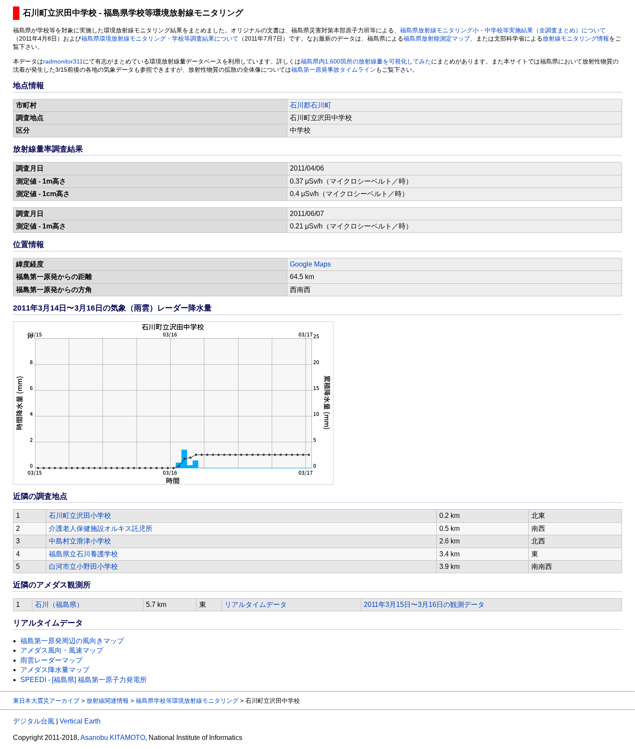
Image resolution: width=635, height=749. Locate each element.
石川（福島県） (59, 604)
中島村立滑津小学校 (80, 541)
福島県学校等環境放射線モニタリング (187, 700)
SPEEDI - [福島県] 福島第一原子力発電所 (83, 679)
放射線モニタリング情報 (576, 38)
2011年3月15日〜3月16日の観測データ (424, 604)
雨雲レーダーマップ (51, 660)
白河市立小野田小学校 (83, 566)
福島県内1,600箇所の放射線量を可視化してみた (366, 61)
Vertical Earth (80, 721)
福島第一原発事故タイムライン (333, 70)
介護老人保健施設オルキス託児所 (100, 528)
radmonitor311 (63, 61)
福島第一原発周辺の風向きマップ (72, 640)
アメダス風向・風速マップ (61, 650)
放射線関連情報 (107, 700)
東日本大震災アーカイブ (46, 700)
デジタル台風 (33, 721)
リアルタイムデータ (256, 604)
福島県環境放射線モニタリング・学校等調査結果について (159, 38)
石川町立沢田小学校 (80, 515)
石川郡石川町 (310, 105)
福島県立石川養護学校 (83, 554)
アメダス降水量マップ (54, 669)
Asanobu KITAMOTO (112, 737)
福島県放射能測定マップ (436, 38)
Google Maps (310, 264)
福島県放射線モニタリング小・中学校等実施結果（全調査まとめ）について (503, 30)
